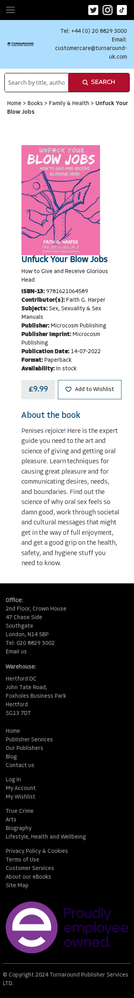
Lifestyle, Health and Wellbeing (46, 837)
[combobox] (36, 82)
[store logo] (20, 44)
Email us (16, 652)
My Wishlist (20, 797)
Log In (13, 780)
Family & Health (70, 104)
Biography (18, 828)
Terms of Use (22, 860)
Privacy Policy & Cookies (37, 851)
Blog (11, 757)
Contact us (20, 766)
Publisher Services (29, 740)
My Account (21, 788)
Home (15, 104)
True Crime (20, 811)
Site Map (17, 886)
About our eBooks (28, 877)
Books (36, 104)
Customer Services (30, 868)
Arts (11, 820)
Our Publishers (24, 748)
